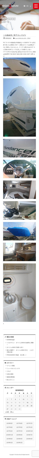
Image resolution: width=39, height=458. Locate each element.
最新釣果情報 (11, 377)
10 (23, 399)
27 (7, 409)
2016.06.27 (8, 38)
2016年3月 (10, 442)
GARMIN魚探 (10, 339)
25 (27, 406)
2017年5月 (19, 427)
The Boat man (10, 6)
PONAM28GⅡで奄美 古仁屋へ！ (17, 355)
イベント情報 (11, 365)
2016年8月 (19, 435)
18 (27, 402)
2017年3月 (29, 427)
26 (31, 406)
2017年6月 (9, 427)
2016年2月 (19, 442)
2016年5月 (19, 438)
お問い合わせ (27, 6)
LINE (24, 6)
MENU (36, 6)
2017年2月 (9, 431)
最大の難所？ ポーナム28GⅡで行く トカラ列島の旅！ (20, 351)
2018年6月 (9, 423)
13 (7, 402)
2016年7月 (29, 435)
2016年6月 (9, 438)
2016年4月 (29, 438)
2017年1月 (19, 431)
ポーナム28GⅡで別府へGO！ (15, 347)
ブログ (28, 38)
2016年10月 (9, 435)
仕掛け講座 (10, 374)
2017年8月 (19, 423)
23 (19, 406)
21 (11, 406)
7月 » (12, 412)
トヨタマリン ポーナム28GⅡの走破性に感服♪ (20, 343)
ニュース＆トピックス (20, 38)
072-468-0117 (30, 6)
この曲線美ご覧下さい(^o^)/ (14, 35)
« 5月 (7, 412)
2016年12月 (29, 431)
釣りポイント (11, 380)
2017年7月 (29, 423)
